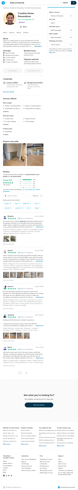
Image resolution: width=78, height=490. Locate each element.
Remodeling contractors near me (47, 433)
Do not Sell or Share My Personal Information (65, 473)
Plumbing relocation (55, 41)
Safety (60, 461)
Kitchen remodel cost (9, 438)
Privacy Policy (62, 466)
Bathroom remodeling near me (47, 430)
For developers (7, 465)
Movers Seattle (25, 430)
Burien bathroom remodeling (65, 443)
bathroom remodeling (17, 8)
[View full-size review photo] (6, 239)
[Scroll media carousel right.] (44, 155)
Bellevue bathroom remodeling (65, 433)
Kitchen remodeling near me (47, 443)
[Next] (26, 373)
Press (4, 470)
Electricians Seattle (26, 433)
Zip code (52, 19)
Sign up (23, 461)
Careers (5, 468)
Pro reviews (43, 468)
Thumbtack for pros (46, 459)
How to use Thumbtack (28, 459)
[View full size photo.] (14, 154)
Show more (6, 444)
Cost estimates (26, 468)
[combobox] (34, 3)
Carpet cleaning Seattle (28, 441)
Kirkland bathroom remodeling (65, 436)
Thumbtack (6, 8)
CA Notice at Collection (65, 470)
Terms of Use (62, 464)
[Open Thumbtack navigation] (4, 3)
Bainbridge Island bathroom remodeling (65, 439)
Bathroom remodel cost (10, 430)
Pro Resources (44, 466)
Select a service (54, 12)
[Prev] (20, 373)
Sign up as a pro (45, 461)
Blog (4, 472)
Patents (60, 468)
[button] (9, 18)
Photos (19, 32)
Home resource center (28, 470)
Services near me (26, 466)
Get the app (25, 464)
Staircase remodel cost (9, 441)
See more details (8, 92)
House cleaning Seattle (27, 438)
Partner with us (7, 463)
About (5, 32)
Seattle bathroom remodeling (65, 430)
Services (11, 32)
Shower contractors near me (47, 437)
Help (59, 459)
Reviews (25, 32)
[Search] (73, 3)
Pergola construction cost (10, 436)
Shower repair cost (8, 433)
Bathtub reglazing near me (46, 440)
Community (43, 464)
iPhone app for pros (46, 470)
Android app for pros (46, 473)
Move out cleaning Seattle (28, 436)
